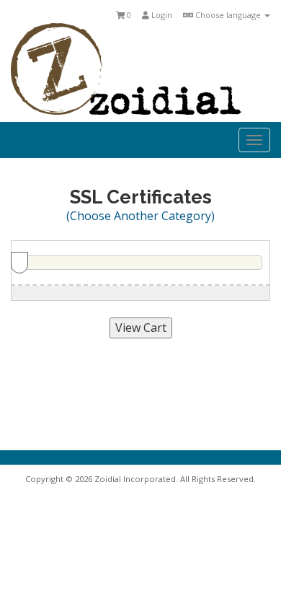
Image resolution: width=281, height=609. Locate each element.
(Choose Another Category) (140, 216)
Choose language (228, 14)
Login (160, 14)
